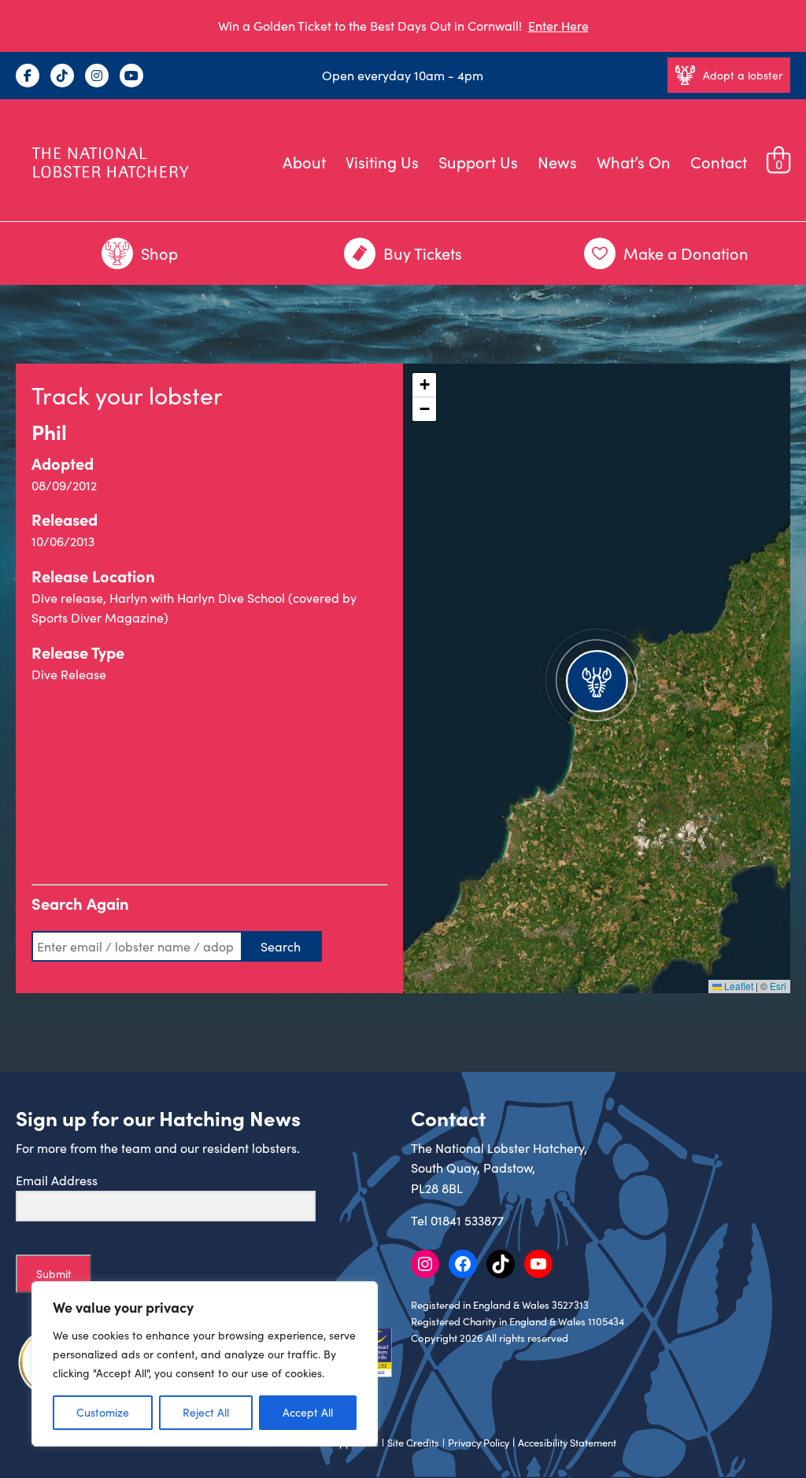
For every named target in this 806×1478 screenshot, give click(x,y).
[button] (596, 678)
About (304, 161)
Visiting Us (382, 161)
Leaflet (737, 985)
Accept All (308, 1412)
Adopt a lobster (742, 75)
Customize (102, 1412)
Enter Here (558, 25)
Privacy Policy (478, 1443)
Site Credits (413, 1443)
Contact (718, 161)
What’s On (634, 161)
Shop (159, 253)
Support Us (478, 161)
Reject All (206, 1412)
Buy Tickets (422, 253)
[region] (204, 1364)
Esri (778, 985)
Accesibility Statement (567, 1443)
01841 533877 (467, 1220)
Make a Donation (686, 253)
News (557, 161)
